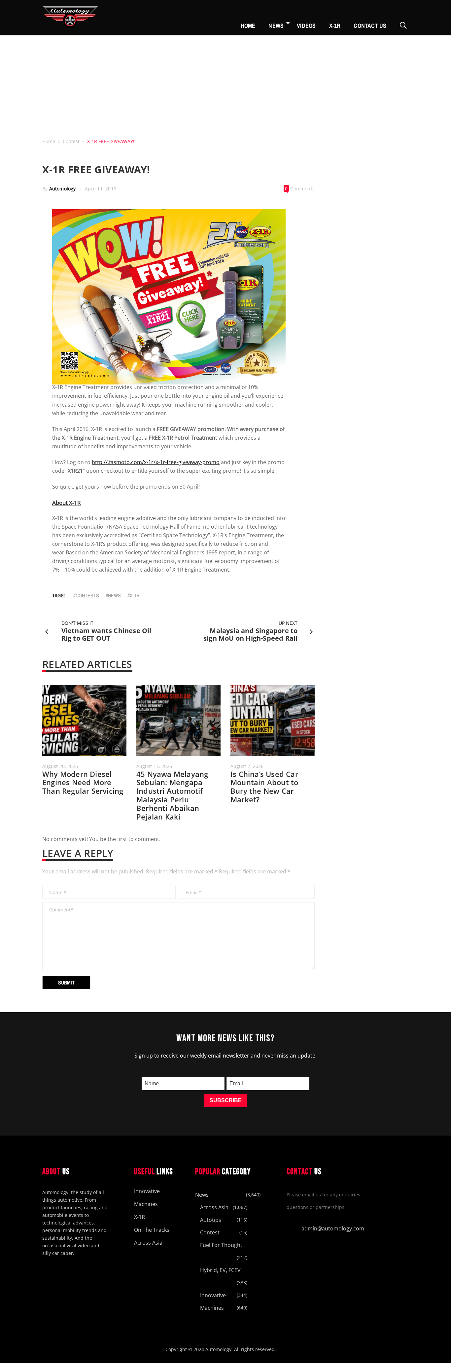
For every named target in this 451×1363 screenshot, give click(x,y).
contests (87, 595)
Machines (146, 1204)
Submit (66, 982)
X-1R (335, 25)
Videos (306, 25)
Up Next (288, 623)
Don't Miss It (77, 623)
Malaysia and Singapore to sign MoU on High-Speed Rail (250, 634)
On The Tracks (151, 1229)
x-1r (134, 595)
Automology (62, 188)
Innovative (147, 1191)
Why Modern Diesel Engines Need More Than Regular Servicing (82, 782)
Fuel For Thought (221, 1245)
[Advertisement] (225, 85)
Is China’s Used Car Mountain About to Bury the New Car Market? (264, 787)
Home (248, 25)
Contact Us (370, 25)
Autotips (210, 1219)
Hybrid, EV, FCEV (220, 1270)
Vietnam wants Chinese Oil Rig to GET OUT (106, 634)
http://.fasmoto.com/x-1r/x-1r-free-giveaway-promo (156, 462)
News (276, 25)
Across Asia (148, 1242)
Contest (71, 141)
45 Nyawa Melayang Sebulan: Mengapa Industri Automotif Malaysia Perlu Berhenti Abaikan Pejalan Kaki (172, 795)
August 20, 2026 (60, 766)
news (114, 595)
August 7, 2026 (246, 766)
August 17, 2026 (154, 766)
